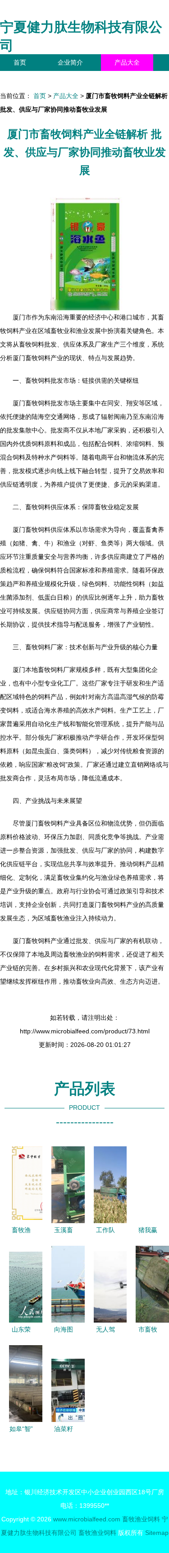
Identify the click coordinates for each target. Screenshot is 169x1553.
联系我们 (26, 79)
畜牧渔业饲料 (141, 1519)
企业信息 (83, 79)
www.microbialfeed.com (86, 1519)
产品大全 (127, 62)
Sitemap (157, 1532)
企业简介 (70, 62)
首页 (20, 62)
